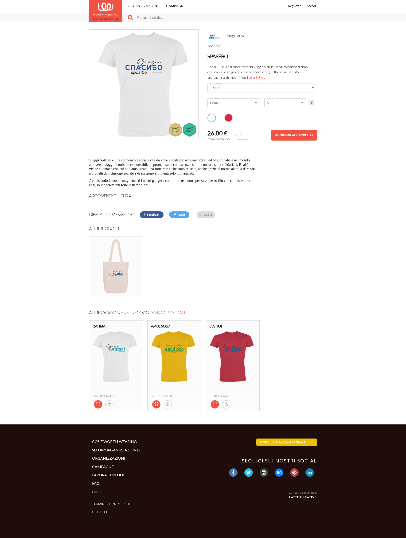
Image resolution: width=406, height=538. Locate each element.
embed (207, 215)
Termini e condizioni (111, 504)
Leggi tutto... (257, 77)
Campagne (175, 6)
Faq (96, 483)
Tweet (181, 214)
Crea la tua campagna (281, 442)
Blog (97, 491)
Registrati (294, 6)
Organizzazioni (143, 6)
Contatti (100, 512)
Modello (215, 98)
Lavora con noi (108, 475)
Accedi (311, 6)
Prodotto (216, 83)
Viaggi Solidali (169, 313)
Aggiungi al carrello (294, 135)
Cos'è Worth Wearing (114, 441)
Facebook (153, 214)
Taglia (270, 98)
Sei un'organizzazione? (116, 450)
